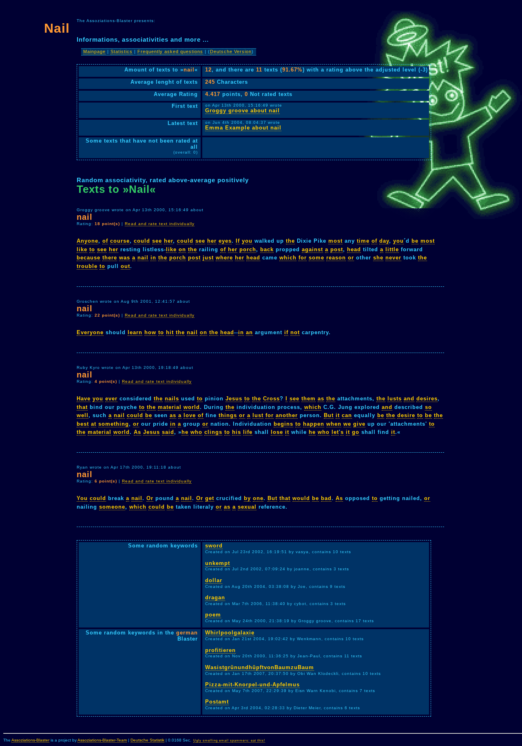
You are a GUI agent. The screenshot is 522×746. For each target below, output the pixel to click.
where (224, 258)
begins (283, 424)
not (295, 332)
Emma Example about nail (243, 128)
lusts (394, 398)
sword (214, 546)
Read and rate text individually (160, 223)
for (303, 258)
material (169, 407)
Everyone (90, 332)
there (109, 258)
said (168, 432)
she (378, 258)
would (301, 498)
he (184, 432)
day (384, 241)
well (82, 415)
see (157, 241)
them (308, 398)
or (351, 258)
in (153, 258)
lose (277, 432)
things (228, 415)
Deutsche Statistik (147, 740)
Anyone (87, 241)
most (335, 241)
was (124, 258)
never (393, 258)
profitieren (220, 650)
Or (149, 498)
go (355, 432)
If (238, 241)
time (363, 241)
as (321, 398)
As (137, 432)
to (92, 249)
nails (172, 398)
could (142, 241)
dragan (215, 597)
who (196, 432)
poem (213, 615)
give (359, 424)
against (312, 249)
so (428, 407)
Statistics (122, 51)
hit (170, 332)
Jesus (234, 398)
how (150, 332)
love (190, 415)
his (236, 432)
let (335, 432)
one (258, 498)
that (82, 407)
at (93, 424)
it (338, 415)
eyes (225, 241)
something (113, 424)
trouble (87, 266)
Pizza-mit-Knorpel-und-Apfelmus (252, 684)
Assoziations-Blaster (30, 740)
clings (213, 432)
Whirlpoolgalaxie (229, 633)
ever (111, 398)
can (347, 415)
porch (247, 249)
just (208, 258)
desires (427, 398)
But (329, 415)
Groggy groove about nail (242, 110)
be (414, 241)
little (392, 249)
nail (142, 258)
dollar (213, 580)
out (125, 266)
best (83, 424)
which (287, 258)
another (287, 415)
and (409, 398)
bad (326, 498)
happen (313, 424)
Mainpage (94, 51)
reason (336, 258)
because (88, 258)
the (290, 241)
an (249, 332)
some (316, 258)
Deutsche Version (231, 51)
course (120, 241)
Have (84, 398)
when (333, 424)
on (182, 249)
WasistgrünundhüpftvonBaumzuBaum (259, 667)
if (286, 332)
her (168, 241)
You (82, 498)
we (347, 424)
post (336, 249)
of (105, 241)
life (247, 432)
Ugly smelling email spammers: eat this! (229, 740)
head (354, 249)
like (82, 249)
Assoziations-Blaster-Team (102, 740)
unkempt (217, 563)
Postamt (217, 702)
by (247, 498)
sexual (247, 507)
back (267, 249)
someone (112, 507)
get (209, 498)
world (192, 407)
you (247, 241)
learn (135, 332)
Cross (271, 398)
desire (406, 415)
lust (257, 415)
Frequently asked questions (170, 51)
